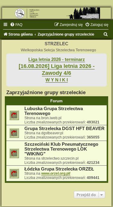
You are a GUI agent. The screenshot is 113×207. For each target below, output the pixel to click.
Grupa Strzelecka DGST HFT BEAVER (64, 128)
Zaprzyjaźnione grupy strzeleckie (46, 92)
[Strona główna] (56, 13)
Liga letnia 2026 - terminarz (56, 59)
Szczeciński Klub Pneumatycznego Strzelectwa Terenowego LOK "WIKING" (61, 149)
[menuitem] (16, 25)
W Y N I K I (57, 80)
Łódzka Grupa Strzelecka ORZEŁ (59, 169)
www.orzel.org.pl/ (55, 173)
